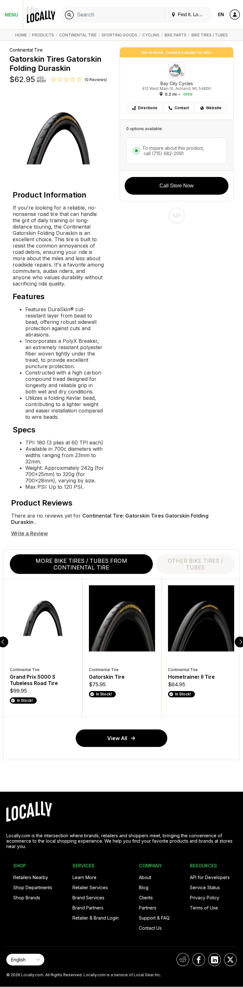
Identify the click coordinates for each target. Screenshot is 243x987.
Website (213, 107)
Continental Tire (78, 35)
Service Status (205, 887)
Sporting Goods (119, 35)
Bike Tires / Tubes (209, 35)
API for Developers (210, 877)
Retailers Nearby (30, 877)
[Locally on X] (230, 959)
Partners (147, 907)
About (145, 877)
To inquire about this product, (173, 150)
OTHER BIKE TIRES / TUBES (195, 564)
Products (43, 35)
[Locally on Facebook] (198, 959)
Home (21, 35)
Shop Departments (32, 887)
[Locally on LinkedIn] (214, 959)
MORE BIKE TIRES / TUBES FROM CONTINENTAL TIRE (81, 564)
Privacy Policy (204, 897)
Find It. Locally (192, 14)
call (163, 153)
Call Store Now (176, 185)
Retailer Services (90, 887)
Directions (147, 107)
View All (117, 738)
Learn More (84, 877)
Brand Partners (87, 907)
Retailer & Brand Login (95, 918)
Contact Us (150, 928)
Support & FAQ (154, 918)
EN (221, 14)
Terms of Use (204, 907)
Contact (181, 107)
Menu (11, 14)
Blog (143, 887)
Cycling (150, 35)
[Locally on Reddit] (183, 959)
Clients (146, 897)
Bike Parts (175, 35)
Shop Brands (26, 897)
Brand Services (88, 897)
